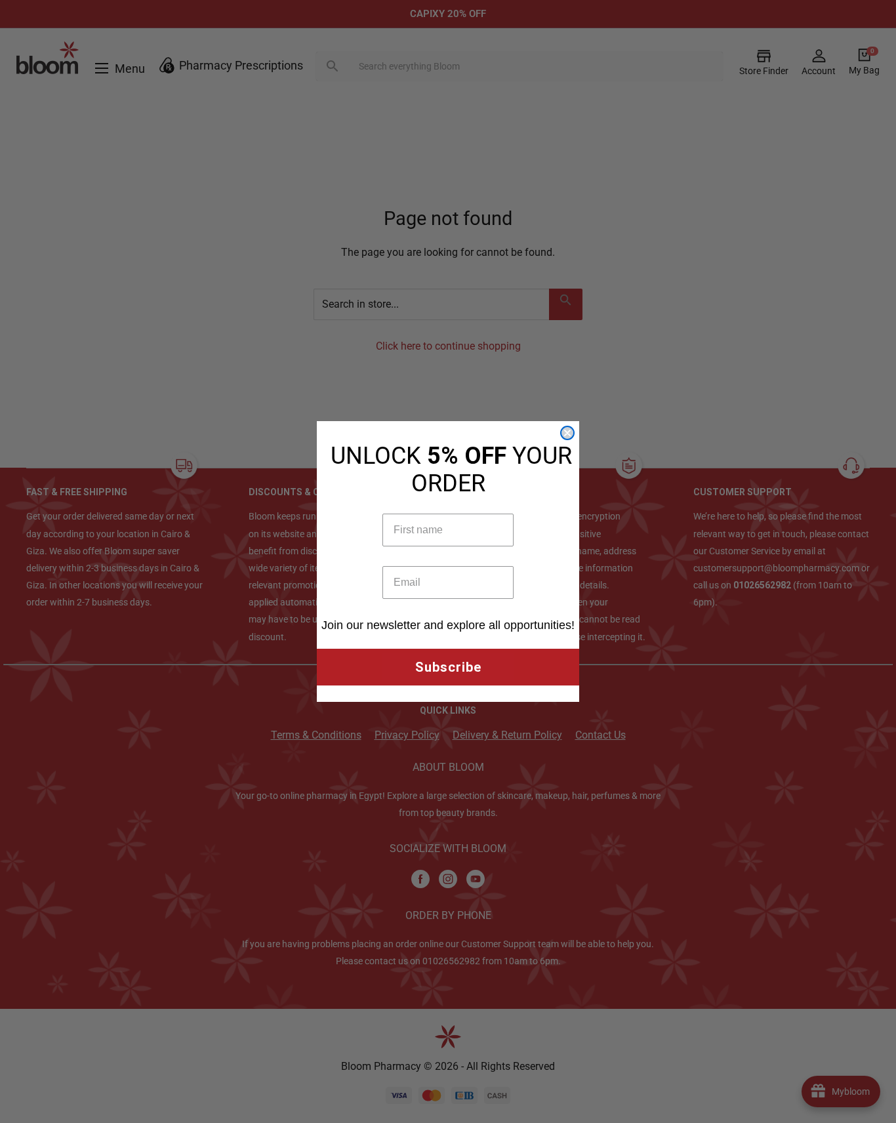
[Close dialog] (567, 432)
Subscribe (448, 667)
